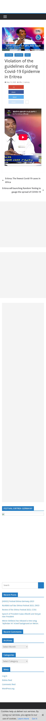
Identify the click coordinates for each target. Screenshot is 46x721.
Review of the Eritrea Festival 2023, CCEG (19, 609)
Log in (4, 676)
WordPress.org (8, 688)
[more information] (27, 102)
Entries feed (7, 680)
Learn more (23, 718)
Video (28, 55)
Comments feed (8, 684)
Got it (34, 718)
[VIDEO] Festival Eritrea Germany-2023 (18, 601)
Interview (18, 55)
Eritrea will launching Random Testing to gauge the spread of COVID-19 (21, 190)
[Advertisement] (23, 224)
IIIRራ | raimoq (24, 82)
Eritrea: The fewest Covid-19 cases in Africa (22, 180)
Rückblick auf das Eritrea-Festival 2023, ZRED (20, 605)
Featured (9, 55)
